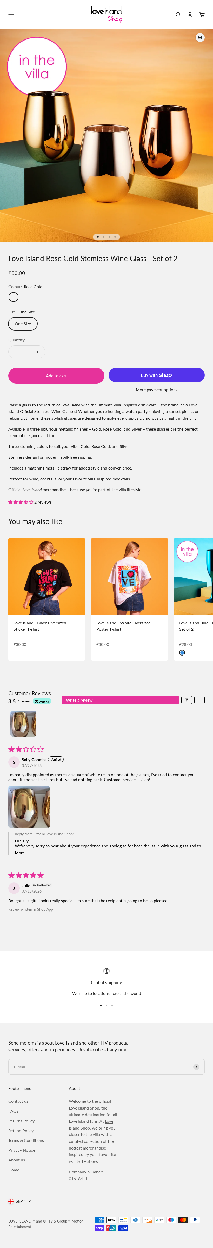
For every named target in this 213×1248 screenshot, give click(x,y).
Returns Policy (21, 1120)
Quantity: (17, 339)
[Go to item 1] (23, 724)
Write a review (79, 699)
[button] (21, 501)
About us (16, 1159)
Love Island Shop (84, 1107)
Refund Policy (21, 1130)
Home (13, 1169)
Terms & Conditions (26, 1140)
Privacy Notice (21, 1149)
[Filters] (186, 700)
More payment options (156, 389)
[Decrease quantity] (16, 352)
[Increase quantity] (37, 352)
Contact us (18, 1101)
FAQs (13, 1110)
